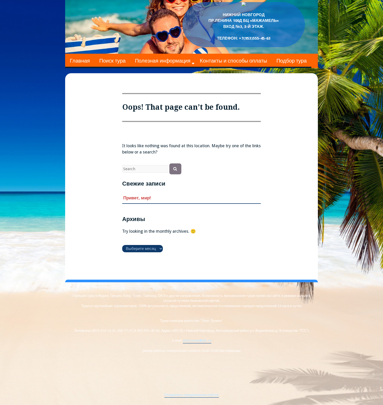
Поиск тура (112, 61)
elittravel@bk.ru (197, 340)
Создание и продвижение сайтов (191, 395)
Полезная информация (162, 61)
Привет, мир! (137, 197)
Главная (80, 61)
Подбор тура (291, 61)
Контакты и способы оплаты (233, 61)
